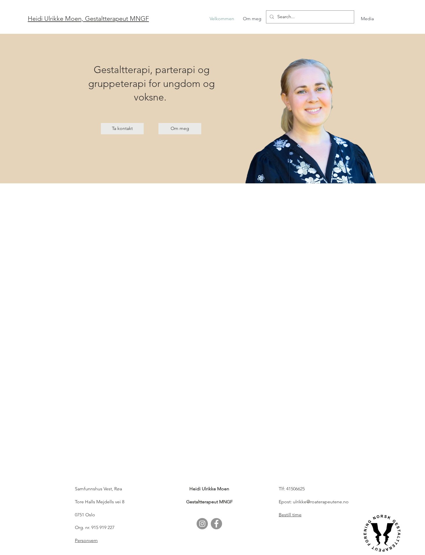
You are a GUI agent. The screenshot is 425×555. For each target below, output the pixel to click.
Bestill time (290, 514)
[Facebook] (216, 523)
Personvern (86, 540)
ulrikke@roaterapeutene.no (321, 501)
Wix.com (342, 550)
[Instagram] (202, 523)
